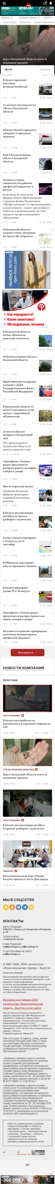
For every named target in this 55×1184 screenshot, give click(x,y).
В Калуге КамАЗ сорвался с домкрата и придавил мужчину (20, 133)
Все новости (25, 652)
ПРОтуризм (25, 22)
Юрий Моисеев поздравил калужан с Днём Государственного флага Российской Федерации (20, 386)
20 (38, 733)
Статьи (47, 18)
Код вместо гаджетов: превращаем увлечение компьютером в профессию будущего (25, 635)
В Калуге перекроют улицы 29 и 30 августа (16, 589)
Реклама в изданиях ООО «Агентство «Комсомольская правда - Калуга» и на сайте (23, 1004)
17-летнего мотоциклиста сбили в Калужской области (19, 108)
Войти (50, 3)
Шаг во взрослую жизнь (18, 486)
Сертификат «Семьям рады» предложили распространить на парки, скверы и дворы (20, 466)
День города (10, 22)
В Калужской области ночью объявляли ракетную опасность (16, 335)
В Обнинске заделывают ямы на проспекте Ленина (19, 564)
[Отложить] (51, 63)
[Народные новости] (45, 3)
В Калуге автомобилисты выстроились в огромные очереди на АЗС (26, 724)
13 (7, 454)
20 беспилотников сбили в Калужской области (20, 358)
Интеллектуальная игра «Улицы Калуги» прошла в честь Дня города (25, 877)
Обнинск (45, 69)
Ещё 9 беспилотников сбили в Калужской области (17, 158)
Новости (5, 18)
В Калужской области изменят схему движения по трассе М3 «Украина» (19, 233)
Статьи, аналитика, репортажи (18, 769)
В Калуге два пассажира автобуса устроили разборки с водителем (18, 516)
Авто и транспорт (11, 715)
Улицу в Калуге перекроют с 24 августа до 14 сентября (20, 541)
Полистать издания (12, 972)
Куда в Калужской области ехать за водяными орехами (25, 776)
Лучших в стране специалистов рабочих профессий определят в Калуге (18, 185)
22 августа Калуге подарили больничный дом (18, 435)
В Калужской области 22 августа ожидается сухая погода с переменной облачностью (18, 411)
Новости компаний (23, 668)
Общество (8, 871)
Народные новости (28, 18)
